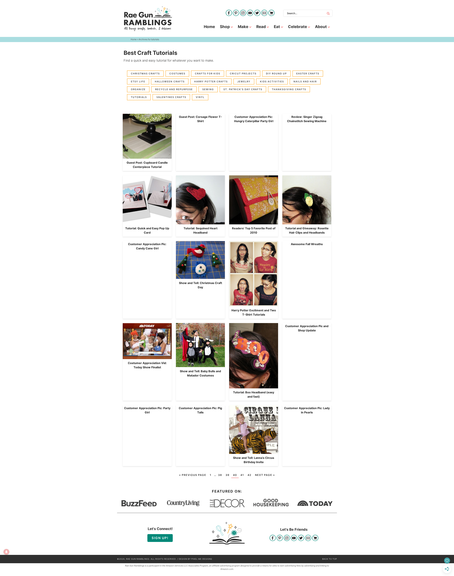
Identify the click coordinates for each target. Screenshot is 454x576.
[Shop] (271, 13)
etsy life (138, 81)
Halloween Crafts (170, 81)
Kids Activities (272, 81)
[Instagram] (243, 13)
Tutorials (139, 97)
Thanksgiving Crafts (289, 89)
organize (138, 89)
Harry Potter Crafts (211, 81)
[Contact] (264, 13)
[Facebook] (229, 13)
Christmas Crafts (145, 73)
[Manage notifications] (6, 552)
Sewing (208, 89)
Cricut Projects (243, 73)
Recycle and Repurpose (174, 89)
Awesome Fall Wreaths (307, 244)
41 (242, 474)
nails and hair (305, 81)
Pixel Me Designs (201, 559)
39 (227, 474)
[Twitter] (257, 13)
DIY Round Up (276, 73)
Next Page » (265, 474)
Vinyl (200, 97)
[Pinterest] (236, 13)
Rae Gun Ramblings (148, 18)
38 (220, 474)
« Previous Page (192, 474)
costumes (177, 73)
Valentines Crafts (171, 97)
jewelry (243, 81)
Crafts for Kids (207, 73)
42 (249, 474)
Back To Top (329, 559)
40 (235, 474)
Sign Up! (160, 538)
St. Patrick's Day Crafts (242, 89)
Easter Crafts (307, 73)
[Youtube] (250, 13)
